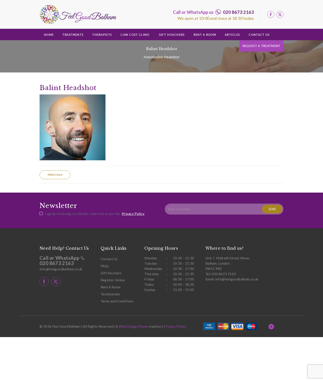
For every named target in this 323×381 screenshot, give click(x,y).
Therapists (102, 35)
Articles (232, 35)
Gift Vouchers (172, 35)
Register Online (113, 280)
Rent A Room (205, 35)
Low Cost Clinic (135, 35)
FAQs (105, 266)
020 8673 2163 (238, 12)
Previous (55, 174)
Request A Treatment (262, 46)
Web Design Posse (133, 326)
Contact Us (259, 35)
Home (49, 35)
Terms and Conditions (117, 301)
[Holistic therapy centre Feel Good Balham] (78, 14)
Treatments (72, 35)
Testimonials (110, 294)
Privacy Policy (133, 213)
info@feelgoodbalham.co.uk (61, 269)
